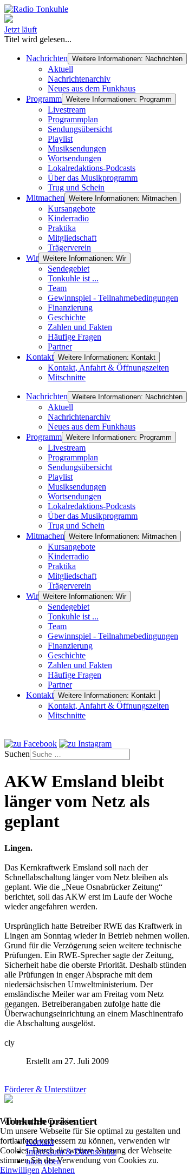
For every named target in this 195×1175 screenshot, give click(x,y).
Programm (44, 98)
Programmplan (73, 119)
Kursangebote (71, 208)
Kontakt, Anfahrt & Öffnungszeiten (108, 367)
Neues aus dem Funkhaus (91, 88)
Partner (60, 346)
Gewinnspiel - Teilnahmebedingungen (113, 297)
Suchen (17, 753)
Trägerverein (69, 247)
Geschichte (67, 317)
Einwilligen (20, 1169)
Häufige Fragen (74, 336)
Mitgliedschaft (72, 237)
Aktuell (60, 69)
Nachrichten (47, 58)
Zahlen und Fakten (80, 327)
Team (57, 288)
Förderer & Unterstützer (45, 1089)
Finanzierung (70, 307)
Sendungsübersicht (80, 129)
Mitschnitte (67, 377)
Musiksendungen (77, 148)
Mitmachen (45, 197)
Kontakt (40, 356)
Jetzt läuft (20, 29)
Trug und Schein (76, 187)
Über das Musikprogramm (93, 177)
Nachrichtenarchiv (79, 78)
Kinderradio (68, 218)
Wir (32, 257)
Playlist (60, 138)
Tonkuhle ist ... (73, 278)
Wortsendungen (74, 158)
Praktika (62, 228)
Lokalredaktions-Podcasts (91, 168)
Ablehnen (58, 1169)
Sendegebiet (68, 268)
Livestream (67, 109)
